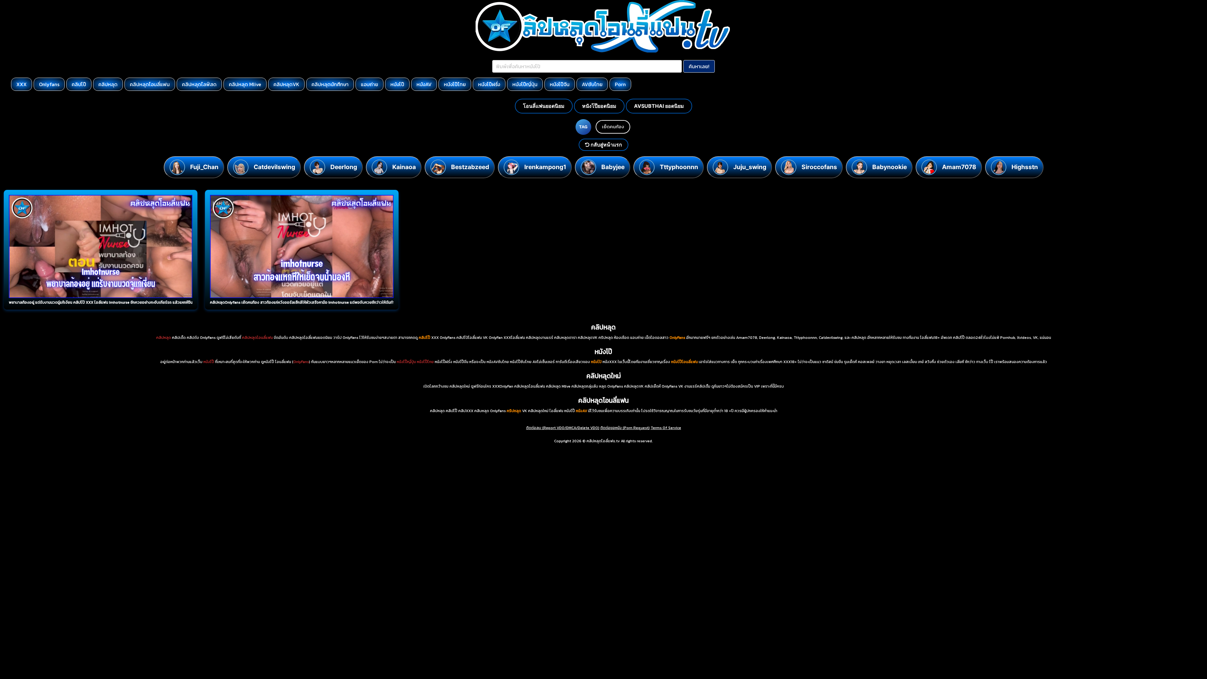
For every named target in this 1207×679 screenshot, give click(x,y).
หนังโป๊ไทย (455, 84)
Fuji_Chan (204, 167)
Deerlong (343, 167)
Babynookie (889, 167)
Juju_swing (749, 167)
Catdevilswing (274, 167)
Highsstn (1024, 167)
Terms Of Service (666, 428)
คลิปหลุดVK (286, 84)
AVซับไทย (592, 84)
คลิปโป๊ (79, 84)
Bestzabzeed (470, 167)
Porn (620, 84)
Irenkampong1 (545, 167)
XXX (21, 84)
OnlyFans (301, 362)
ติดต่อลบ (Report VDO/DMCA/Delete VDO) (562, 428)
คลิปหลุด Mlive (245, 84)
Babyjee (613, 167)
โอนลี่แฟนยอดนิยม (544, 106)
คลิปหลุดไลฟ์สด (199, 84)
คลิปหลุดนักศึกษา (330, 84)
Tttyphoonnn (679, 167)
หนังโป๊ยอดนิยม (599, 106)
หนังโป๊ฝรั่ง (489, 84)
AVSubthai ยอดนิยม (659, 106)
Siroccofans (819, 167)
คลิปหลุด (108, 84)
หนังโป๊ (397, 84)
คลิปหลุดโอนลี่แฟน (150, 84)
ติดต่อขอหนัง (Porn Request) (625, 428)
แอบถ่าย (369, 84)
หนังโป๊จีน (560, 84)
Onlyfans (49, 84)
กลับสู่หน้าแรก (605, 144)
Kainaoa (404, 167)
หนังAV (424, 84)
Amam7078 (959, 167)
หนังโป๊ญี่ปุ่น (524, 84)
